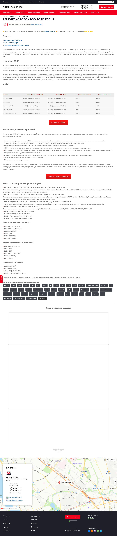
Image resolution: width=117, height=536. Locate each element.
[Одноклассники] (92, 531)
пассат (26, 285)
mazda (76, 289)
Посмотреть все (42, 298)
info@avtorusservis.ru (15, 493)
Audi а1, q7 (103, 285)
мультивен (60, 294)
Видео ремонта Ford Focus (13, 40)
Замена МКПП (20, 12)
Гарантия (6, 527)
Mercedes (6, 285)
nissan (56, 285)
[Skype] (101, 531)
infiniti (32, 285)
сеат (13, 285)
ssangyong (74, 294)
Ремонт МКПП (7, 12)
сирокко (95, 294)
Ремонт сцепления (34, 12)
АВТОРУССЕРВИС (13, 7)
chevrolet (29, 289)
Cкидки (34, 520)
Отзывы (6, 531)
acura (82, 294)
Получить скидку (58, 122)
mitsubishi (61, 289)
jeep (67, 294)
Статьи (34, 523)
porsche (54, 289)
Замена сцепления (49, 12)
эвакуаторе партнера (36, 24)
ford (38, 285)
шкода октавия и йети (92, 285)
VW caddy (52, 294)
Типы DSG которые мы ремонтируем (16, 45)
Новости (34, 527)
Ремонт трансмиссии (80, 12)
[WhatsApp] (96, 7)
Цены (5, 520)
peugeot (21, 289)
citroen (102, 294)
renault (47, 289)
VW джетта (43, 294)
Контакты (7, 523)
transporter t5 (7, 294)
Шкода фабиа (7, 298)
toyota (62, 285)
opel (69, 285)
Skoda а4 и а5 (84, 289)
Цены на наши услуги (11, 43)
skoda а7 (81, 285)
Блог (33, 531)
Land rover (13, 289)
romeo (88, 294)
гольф (5, 289)
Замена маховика (64, 12)
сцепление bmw (38, 289)
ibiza (111, 285)
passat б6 (16, 294)
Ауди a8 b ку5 (34, 294)
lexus (74, 285)
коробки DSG (95, 12)
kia (50, 285)
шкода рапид (94, 289)
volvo (19, 285)
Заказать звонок (107, 7)
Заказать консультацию (58, 176)
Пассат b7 (24, 294)
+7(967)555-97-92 (86, 8)
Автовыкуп (35, 516)
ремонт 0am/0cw (32, 298)
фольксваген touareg (106, 289)
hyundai (44, 285)
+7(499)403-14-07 (86, 6)
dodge (69, 289)
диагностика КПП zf (19, 298)
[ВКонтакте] (89, 531)
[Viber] (95, 531)
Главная (6, 516)
